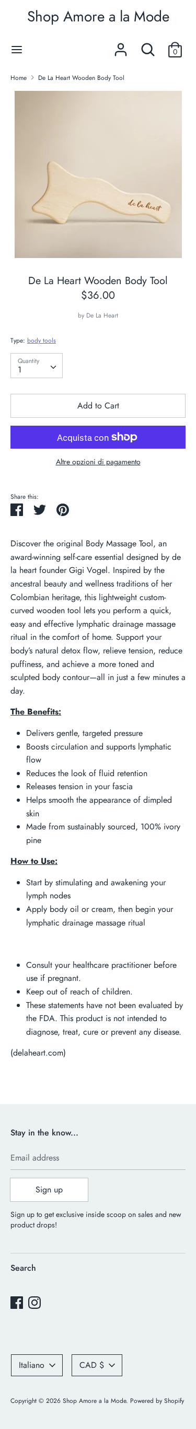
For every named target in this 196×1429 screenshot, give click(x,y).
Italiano (31, 1365)
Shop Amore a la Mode (98, 16)
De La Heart (102, 315)
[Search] (147, 46)
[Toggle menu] (16, 49)
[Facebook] (16, 1302)
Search (23, 1268)
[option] (98, 174)
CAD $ (91, 1365)
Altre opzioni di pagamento (98, 462)
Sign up (49, 1190)
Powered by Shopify (157, 1400)
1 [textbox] (19, 370)
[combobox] (36, 365)
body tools (41, 340)
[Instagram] (34, 1302)
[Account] (120, 46)
